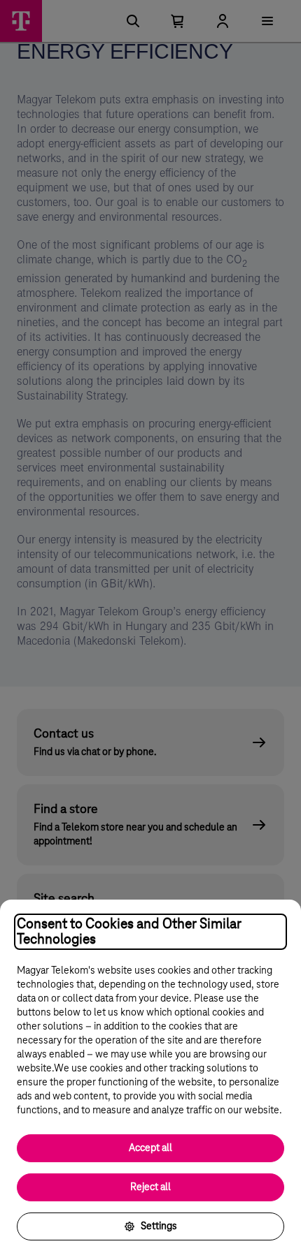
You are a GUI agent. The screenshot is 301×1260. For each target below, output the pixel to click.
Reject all (150, 1187)
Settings (159, 1226)
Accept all (150, 1148)
